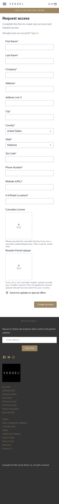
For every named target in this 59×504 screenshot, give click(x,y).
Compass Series (9, 394)
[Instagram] (13, 357)
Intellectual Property (11, 433)
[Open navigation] (4, 4)
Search (5, 419)
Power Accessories (10, 409)
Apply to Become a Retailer (14, 423)
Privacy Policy (8, 437)
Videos (5, 430)
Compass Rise (8, 390)
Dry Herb (6, 387)
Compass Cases (9, 401)
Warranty (6, 445)
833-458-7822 (8, 412)
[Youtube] (9, 357)
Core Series (7, 397)
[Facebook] (4, 357)
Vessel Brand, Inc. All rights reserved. (33, 465)
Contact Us (7, 448)
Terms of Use (8, 441)
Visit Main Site (8, 426)
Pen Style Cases (9, 405)
